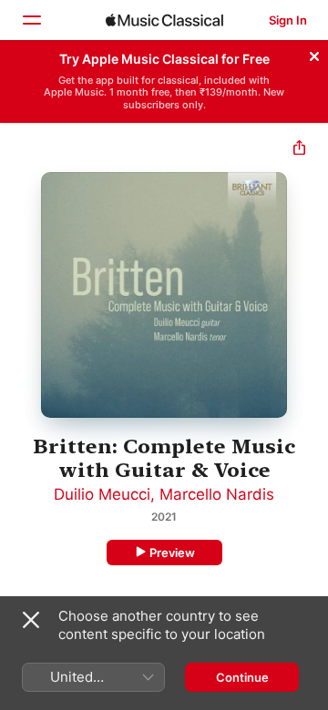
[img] (164, 20)
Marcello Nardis (216, 494)
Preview (172, 552)
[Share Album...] (299, 149)
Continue (242, 677)
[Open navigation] (31, 20)
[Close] (314, 53)
